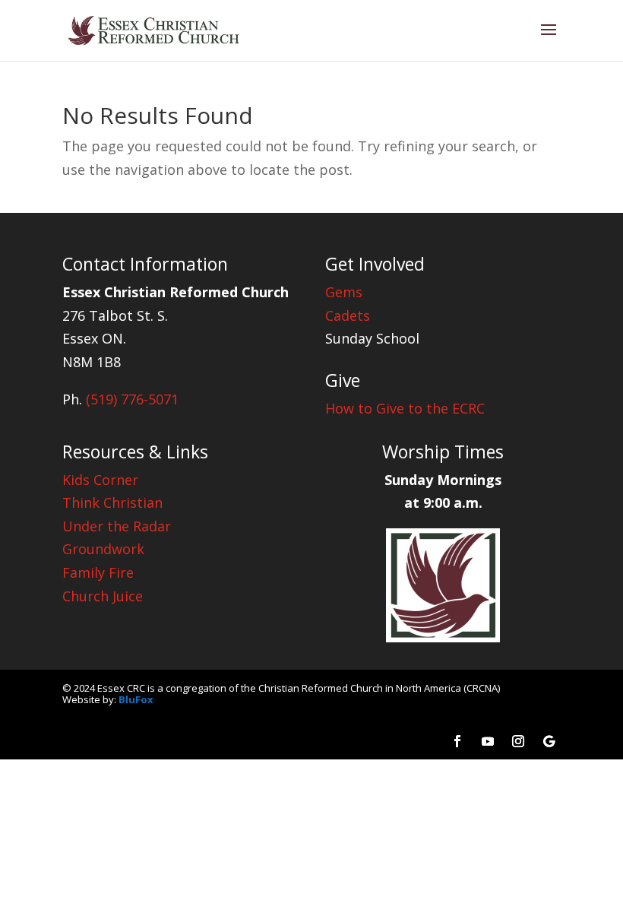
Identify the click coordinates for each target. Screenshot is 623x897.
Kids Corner (100, 480)
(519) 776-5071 (132, 399)
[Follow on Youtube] (488, 741)
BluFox (136, 699)
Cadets (347, 315)
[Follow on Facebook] (457, 741)
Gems (343, 292)
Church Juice (102, 596)
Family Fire (98, 572)
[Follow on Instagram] (518, 741)
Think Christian (112, 502)
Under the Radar (116, 526)
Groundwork (103, 549)
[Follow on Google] (548, 741)
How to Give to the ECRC (405, 408)
